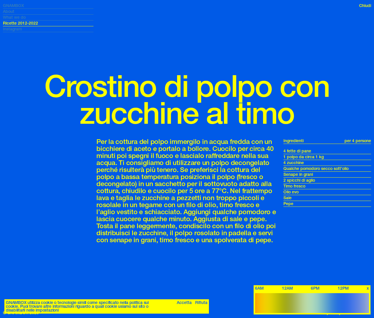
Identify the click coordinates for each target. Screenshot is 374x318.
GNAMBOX (13, 6)
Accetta (184, 303)
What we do (14, 17)
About (8, 11)
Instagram (12, 29)
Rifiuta (201, 303)
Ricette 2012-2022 (20, 23)
